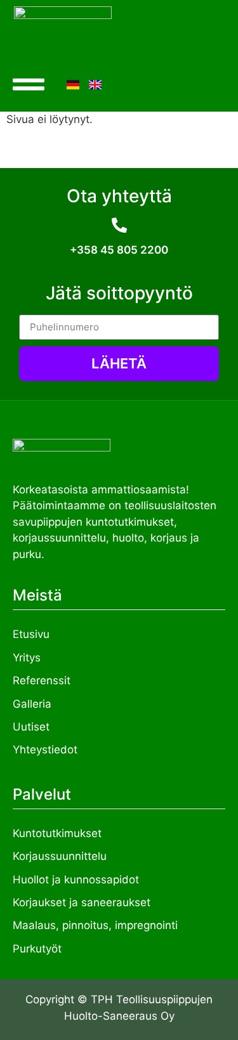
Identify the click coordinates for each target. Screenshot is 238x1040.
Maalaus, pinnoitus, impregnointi (95, 925)
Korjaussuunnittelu (60, 856)
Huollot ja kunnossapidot (76, 879)
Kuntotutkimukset (57, 833)
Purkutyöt (37, 948)
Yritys (27, 657)
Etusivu (31, 634)
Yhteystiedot (45, 749)
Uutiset (31, 726)
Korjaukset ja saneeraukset (81, 902)
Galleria (32, 704)
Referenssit (41, 680)
